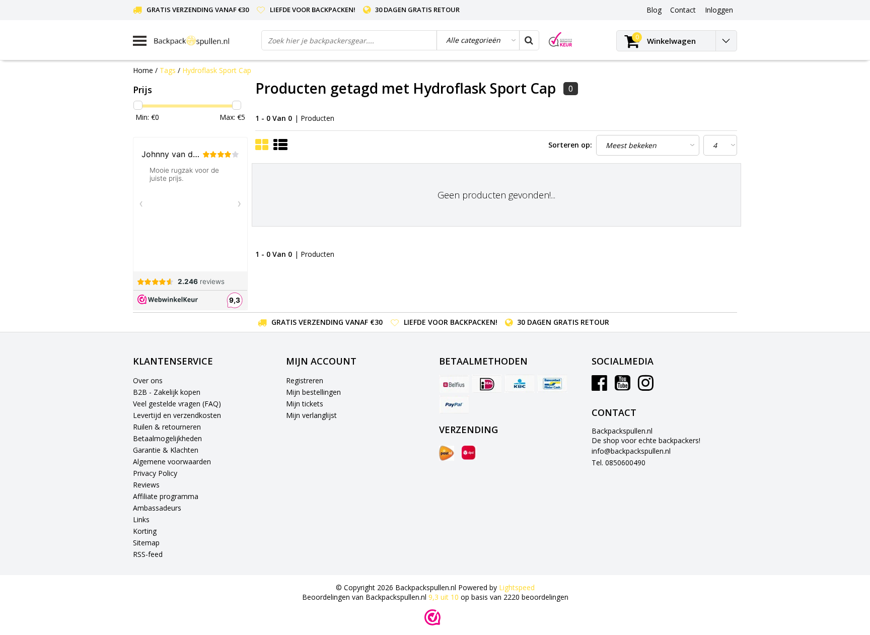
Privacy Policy (155, 473)
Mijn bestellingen (313, 392)
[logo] (204, 40)
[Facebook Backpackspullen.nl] (599, 386)
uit (443, 597)
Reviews (146, 484)
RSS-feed (148, 554)
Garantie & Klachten (165, 450)
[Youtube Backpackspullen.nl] (622, 386)
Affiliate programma (165, 496)
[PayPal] (454, 404)
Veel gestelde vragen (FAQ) (177, 403)
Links (141, 519)
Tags (168, 70)
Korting (145, 531)
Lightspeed (517, 587)
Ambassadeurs (157, 508)
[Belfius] (454, 384)
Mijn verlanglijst (311, 415)
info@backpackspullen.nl (631, 451)
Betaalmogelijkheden (167, 438)
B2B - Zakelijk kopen (166, 392)
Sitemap (146, 542)
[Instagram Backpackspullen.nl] (646, 386)
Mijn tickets (304, 403)
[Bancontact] (552, 384)
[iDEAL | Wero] (487, 384)
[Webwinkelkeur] (432, 617)
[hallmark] (560, 39)
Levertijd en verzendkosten (177, 415)
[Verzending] (446, 453)
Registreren (304, 380)
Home (143, 70)
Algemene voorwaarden (172, 461)
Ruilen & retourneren (167, 427)
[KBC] (519, 384)
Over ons (148, 380)
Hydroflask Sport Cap (216, 70)
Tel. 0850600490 (618, 462)
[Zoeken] (529, 40)
